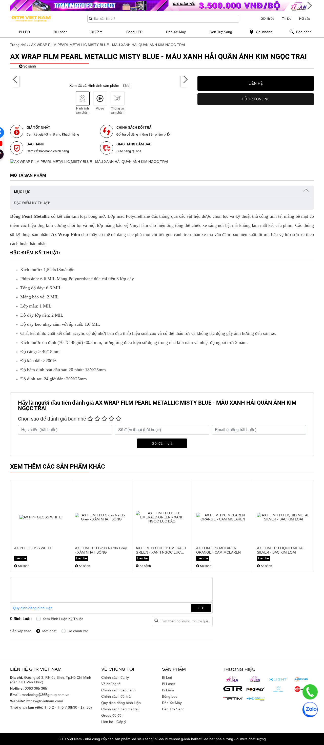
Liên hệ (256, 83)
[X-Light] (278, 679)
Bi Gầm (168, 690)
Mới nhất (49, 631)
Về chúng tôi (111, 684)
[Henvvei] (301, 679)
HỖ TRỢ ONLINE (256, 99)
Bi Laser (168, 684)
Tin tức (286, 18)
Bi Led (167, 677)
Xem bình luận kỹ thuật (63, 619)
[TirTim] (233, 698)
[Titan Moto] (256, 679)
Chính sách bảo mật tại (119, 709)
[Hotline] (310, 691)
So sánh (29, 66)
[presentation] (15, 79)
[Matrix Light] (278, 689)
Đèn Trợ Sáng (173, 709)
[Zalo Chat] (310, 709)
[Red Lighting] (301, 689)
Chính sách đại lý (115, 677)
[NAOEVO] (256, 699)
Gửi (201, 608)
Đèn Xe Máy (172, 703)
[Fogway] (256, 689)
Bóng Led (169, 696)
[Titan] (233, 679)
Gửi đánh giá (162, 443)
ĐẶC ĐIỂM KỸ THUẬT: (32, 203)
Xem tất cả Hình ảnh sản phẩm (94, 85)
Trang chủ (18, 45)
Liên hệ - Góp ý (113, 722)
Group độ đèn (112, 715)
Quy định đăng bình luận (32, 608)
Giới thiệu (267, 18)
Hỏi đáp (304, 18)
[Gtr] (233, 688)
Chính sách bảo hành (118, 690)
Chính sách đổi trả (116, 696)
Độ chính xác (78, 631)
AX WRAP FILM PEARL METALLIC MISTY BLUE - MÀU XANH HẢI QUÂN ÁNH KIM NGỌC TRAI (108, 45)
